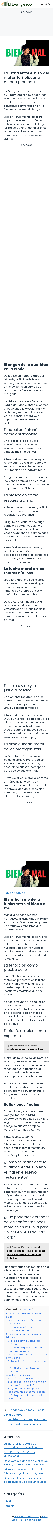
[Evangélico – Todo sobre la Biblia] (16, 4)
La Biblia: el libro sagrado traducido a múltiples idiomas (23, 1445)
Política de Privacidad (26, 1516)
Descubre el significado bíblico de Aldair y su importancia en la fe (26, 1462)
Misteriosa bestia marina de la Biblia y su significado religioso (23, 1471)
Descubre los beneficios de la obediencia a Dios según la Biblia (25, 1480)
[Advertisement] (26, 24)
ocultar (28, 1309)
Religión (9, 1506)
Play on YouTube (14, 893)
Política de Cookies (30, 1519)
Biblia (7, 1501)
